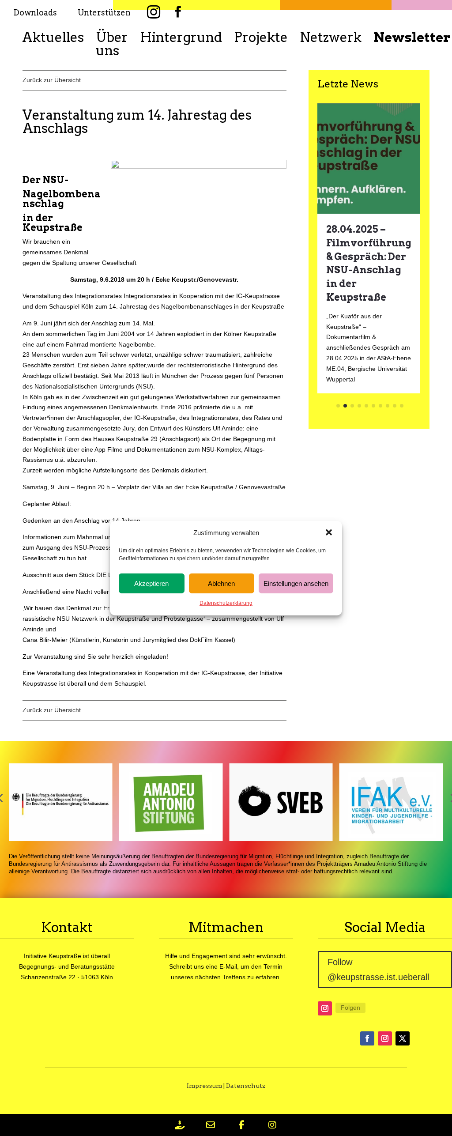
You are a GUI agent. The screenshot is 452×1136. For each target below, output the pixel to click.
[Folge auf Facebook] (367, 1038)
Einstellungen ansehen (296, 583)
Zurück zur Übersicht (52, 79)
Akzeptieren (151, 583)
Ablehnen (221, 583)
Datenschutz (245, 1085)
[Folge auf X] (403, 1038)
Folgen (350, 1007)
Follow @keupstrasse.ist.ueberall (378, 969)
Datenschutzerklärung (226, 603)
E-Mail (228, 966)
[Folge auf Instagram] (325, 1008)
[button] (328, 532)
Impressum (204, 1085)
